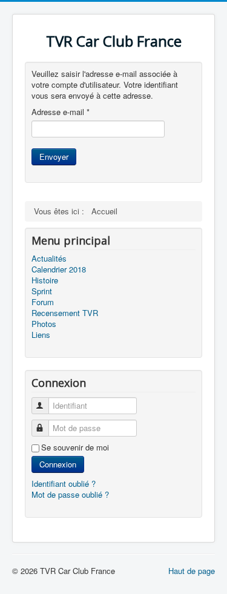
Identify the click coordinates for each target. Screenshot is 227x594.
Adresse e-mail (60, 112)
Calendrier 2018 (58, 269)
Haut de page (191, 570)
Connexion (57, 464)
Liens (40, 334)
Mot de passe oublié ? (70, 494)
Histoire (44, 280)
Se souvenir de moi (75, 447)
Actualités (49, 258)
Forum (42, 302)
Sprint (41, 291)
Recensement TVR (64, 313)
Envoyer (53, 156)
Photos (43, 323)
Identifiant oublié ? (63, 483)
